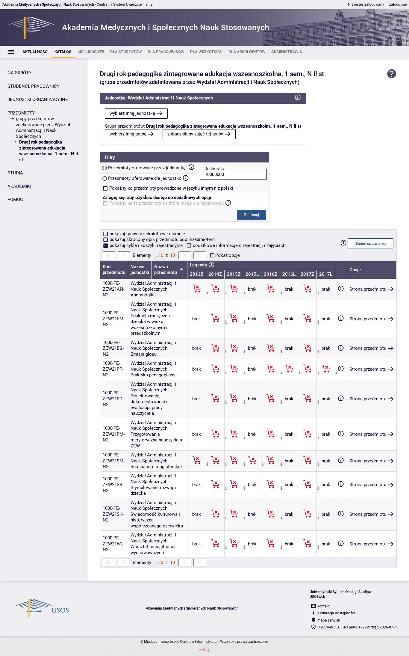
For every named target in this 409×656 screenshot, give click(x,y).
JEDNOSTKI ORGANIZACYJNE (37, 99)
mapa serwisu (328, 620)
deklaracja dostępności (336, 613)
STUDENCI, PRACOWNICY (33, 86)
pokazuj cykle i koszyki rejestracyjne (146, 245)
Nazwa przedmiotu (166, 269)
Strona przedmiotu (367, 289)
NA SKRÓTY (19, 73)
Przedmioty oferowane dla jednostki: (144, 178)
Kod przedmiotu (114, 269)
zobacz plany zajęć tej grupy (195, 134)
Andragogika (143, 295)
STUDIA (15, 173)
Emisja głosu (144, 354)
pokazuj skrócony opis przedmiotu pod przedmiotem (161, 239)
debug (204, 650)
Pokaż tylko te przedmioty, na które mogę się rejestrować (166, 203)
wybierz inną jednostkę (132, 113)
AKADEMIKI (19, 186)
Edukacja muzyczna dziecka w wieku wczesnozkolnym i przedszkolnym (150, 324)
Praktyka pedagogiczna (154, 375)
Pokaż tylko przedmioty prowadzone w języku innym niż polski (171, 188)
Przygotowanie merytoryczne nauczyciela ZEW (156, 440)
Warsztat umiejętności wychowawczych (153, 549)
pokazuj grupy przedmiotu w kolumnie (146, 233)
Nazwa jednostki (140, 269)
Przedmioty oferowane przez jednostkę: (147, 168)
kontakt (323, 606)
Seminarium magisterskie (156, 466)
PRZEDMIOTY (21, 113)
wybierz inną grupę (128, 134)
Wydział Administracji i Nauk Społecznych (170, 98)
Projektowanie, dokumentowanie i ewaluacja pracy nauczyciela (149, 404)
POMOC (15, 199)
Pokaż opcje (227, 255)
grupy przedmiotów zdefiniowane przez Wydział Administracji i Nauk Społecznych (43, 127)
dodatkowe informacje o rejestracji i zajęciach (238, 245)
